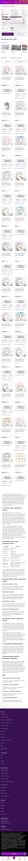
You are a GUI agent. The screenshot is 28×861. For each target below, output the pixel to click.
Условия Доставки (4, 770)
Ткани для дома (4, 714)
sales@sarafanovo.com (5, 823)
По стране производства (6, 740)
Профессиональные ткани (6, 722)
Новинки (2, 743)
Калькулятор (3, 790)
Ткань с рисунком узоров (12, 649)
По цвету (2, 734)
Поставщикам (3, 814)
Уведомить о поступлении (7, 90)
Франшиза (3, 805)
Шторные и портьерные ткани (7, 719)
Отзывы (2, 760)
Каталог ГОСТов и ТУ (5, 796)
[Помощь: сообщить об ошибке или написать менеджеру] (25, 854)
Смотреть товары (20, 34)
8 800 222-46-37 (4, 819)
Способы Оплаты (4, 773)
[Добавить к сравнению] (11, 70)
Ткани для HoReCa (4, 725)
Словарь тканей (4, 793)
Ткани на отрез (4, 748)
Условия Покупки (4, 778)
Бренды (2, 808)
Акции (2, 745)
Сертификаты (3, 787)
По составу (3, 731)
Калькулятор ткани (8, 34)
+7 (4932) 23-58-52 (5, 821)
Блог (2, 758)
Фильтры (5, 57)
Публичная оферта (4, 784)
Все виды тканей (4, 42)
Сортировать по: (17, 57)
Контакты (3, 763)
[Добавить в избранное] (11, 67)
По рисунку (13, 648)
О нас (2, 755)
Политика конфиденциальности (7, 781)
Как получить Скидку (5, 776)
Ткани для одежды (4, 717)
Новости (2, 811)
